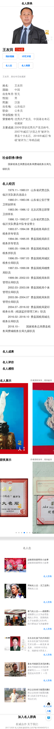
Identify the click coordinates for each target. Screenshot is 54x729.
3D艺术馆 (26, 56)
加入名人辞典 (27, 716)
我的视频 (10, 56)
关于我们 (32, 724)
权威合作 (21, 724)
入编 (49, 710)
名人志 (10, 65)
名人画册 (26, 65)
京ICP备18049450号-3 (39, 727)
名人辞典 (27, 3)
